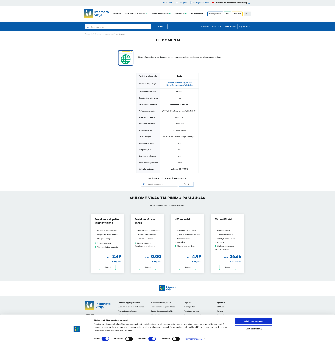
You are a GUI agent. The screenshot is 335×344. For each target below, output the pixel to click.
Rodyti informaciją (193, 339)
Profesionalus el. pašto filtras (163, 307)
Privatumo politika (191, 311)
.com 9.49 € (230, 27)
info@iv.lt (183, 3)
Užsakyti (107, 267)
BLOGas (220, 307)
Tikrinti (160, 27)
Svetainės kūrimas (160, 13)
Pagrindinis (89, 34)
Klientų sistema (215, 14)
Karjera (220, 311)
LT (246, 14)
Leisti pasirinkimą (253, 329)
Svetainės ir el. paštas (135, 13)
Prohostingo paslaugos (127, 311)
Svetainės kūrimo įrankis (161, 303)
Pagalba (187, 303)
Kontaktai (167, 3)
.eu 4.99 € (217, 27)
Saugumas (180, 13)
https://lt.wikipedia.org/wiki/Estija (179, 85)
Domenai (117, 13)
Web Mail (237, 14)
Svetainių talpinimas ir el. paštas (131, 307)
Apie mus (221, 303)
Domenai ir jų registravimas (104, 34)
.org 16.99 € (244, 27)
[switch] (129, 339)
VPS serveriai (197, 13)
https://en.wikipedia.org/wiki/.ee (179, 83)
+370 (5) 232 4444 (201, 3)
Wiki (227, 14)
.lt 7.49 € (204, 27)
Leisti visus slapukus (253, 321)
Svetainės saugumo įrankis (161, 311)
